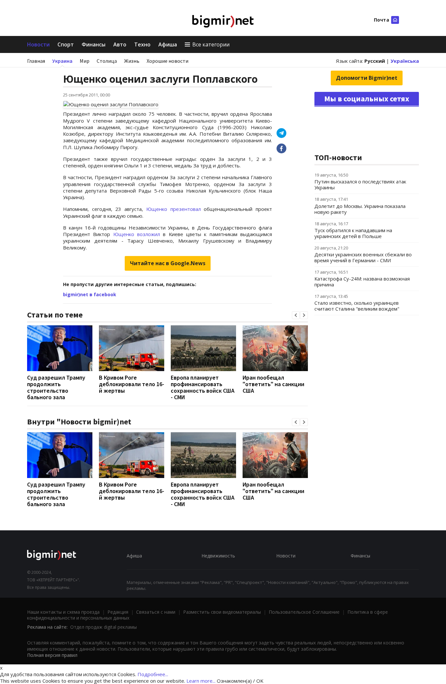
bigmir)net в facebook (89, 294)
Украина (62, 61)
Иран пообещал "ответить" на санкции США (273, 384)
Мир (84, 61)
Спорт (65, 44)
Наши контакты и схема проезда (63, 612)
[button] (296, 315)
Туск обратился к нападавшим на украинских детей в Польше (353, 233)
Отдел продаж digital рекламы (103, 627)
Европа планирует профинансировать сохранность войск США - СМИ (202, 387)
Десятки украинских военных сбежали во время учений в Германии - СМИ (363, 257)
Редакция (117, 612)
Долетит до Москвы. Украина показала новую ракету (360, 209)
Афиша (167, 44)
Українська (404, 61)
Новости (38, 44)
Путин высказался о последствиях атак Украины (360, 184)
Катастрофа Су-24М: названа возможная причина (362, 281)
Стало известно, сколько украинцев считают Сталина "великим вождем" (356, 305)
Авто (119, 44)
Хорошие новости (167, 61)
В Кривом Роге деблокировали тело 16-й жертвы (131, 384)
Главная (36, 61)
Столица (107, 61)
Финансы (93, 44)
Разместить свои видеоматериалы (222, 612)
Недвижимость (218, 556)
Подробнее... (152, 674)
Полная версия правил (52, 655)
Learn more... (200, 680)
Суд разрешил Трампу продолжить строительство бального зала (56, 387)
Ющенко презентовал (175, 209)
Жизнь (131, 61)
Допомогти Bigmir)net (366, 77)
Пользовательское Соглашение (304, 612)
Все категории (211, 44)
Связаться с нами (155, 612)
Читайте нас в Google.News (167, 263)
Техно (142, 44)
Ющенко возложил (138, 234)
